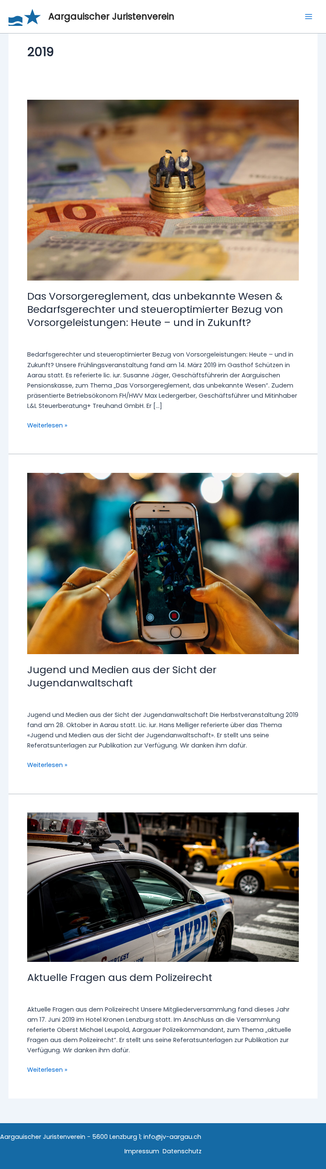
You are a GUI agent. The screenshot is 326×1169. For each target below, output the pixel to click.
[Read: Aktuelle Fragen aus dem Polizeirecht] (163, 886)
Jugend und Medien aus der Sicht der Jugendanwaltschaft (121, 676)
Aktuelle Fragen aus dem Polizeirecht (119, 977)
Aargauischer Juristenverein (111, 16)
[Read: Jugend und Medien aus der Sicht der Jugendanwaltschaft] (163, 563)
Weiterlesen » (47, 425)
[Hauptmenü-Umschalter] (309, 16)
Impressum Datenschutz (163, 1151)
